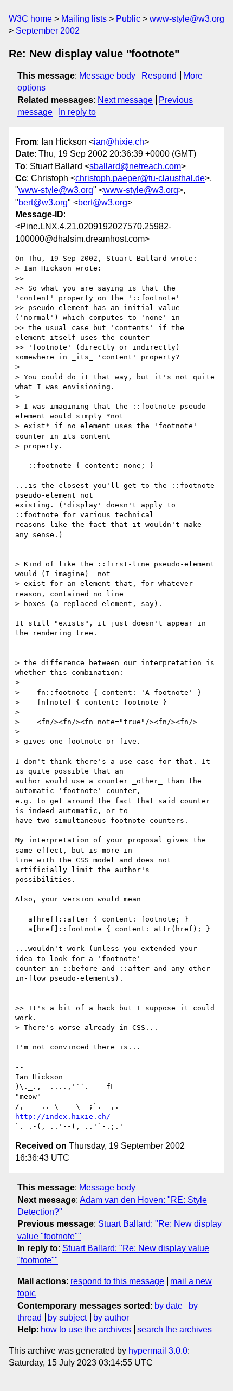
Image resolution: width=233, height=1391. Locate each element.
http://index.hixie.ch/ (63, 1116)
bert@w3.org (43, 202)
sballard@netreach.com (135, 166)
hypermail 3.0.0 (157, 1350)
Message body (107, 75)
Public (128, 18)
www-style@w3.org (187, 18)
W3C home (30, 18)
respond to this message (117, 1281)
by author (111, 1317)
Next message (125, 100)
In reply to (77, 112)
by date (168, 1305)
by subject (67, 1317)
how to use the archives (86, 1329)
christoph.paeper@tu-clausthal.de (140, 178)
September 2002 (48, 30)
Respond (159, 75)
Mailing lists (84, 18)
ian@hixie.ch (119, 141)
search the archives (174, 1329)
